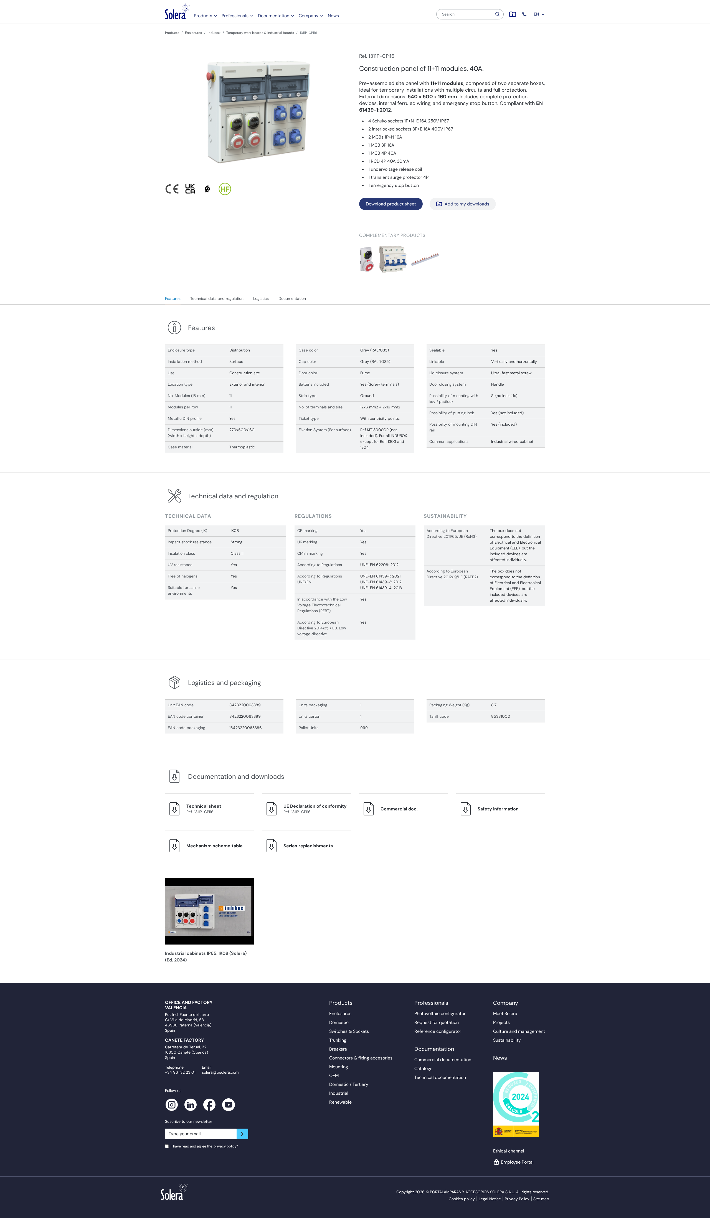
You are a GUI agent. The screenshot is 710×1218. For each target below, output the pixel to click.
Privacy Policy (517, 1198)
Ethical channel (508, 1151)
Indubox (214, 33)
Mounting (338, 1067)
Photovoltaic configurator (440, 1013)
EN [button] (537, 14)
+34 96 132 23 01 (180, 1072)
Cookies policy (462, 1198)
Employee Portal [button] (517, 1162)
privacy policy (225, 1146)
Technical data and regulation (217, 298)
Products (203, 16)
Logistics (261, 298)
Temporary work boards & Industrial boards (260, 33)
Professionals (235, 16)
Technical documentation (440, 1077)
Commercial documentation (442, 1060)
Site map (541, 1198)
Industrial (338, 1093)
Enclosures (193, 33)
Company (308, 16)
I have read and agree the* (204, 1146)
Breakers (338, 1049)
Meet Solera (505, 1013)
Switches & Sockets (349, 1031)
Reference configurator (437, 1031)
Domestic (339, 1022)
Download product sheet (391, 204)
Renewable (340, 1102)
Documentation (273, 16)
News (333, 16)
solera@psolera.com (220, 1072)
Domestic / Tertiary (348, 1084)
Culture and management (519, 1031)
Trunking (337, 1040)
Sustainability (507, 1040)
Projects (501, 1022)
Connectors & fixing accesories (360, 1058)
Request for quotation (436, 1022)
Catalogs (423, 1068)
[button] (524, 14)
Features (173, 298)
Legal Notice (490, 1198)
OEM (334, 1075)
